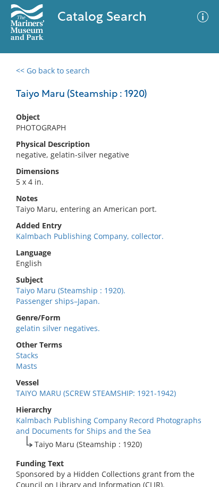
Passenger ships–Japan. (58, 301)
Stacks (27, 355)
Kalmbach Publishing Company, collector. (90, 236)
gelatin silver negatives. (58, 328)
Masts (26, 366)
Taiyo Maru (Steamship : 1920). (70, 290)
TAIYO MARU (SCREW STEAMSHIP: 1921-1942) (96, 393)
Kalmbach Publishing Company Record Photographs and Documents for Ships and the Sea (108, 425)
